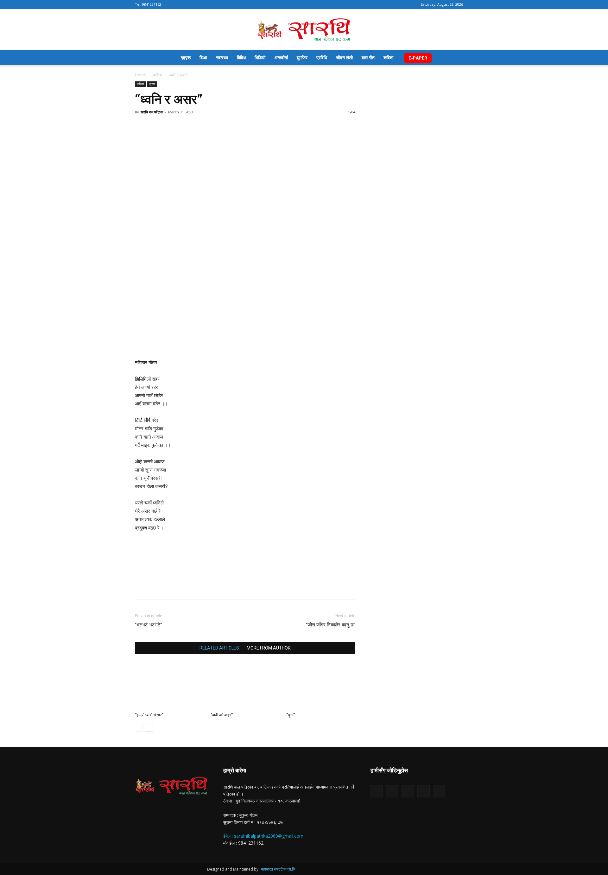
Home (140, 75)
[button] (465, 58)
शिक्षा (203, 57)
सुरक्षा (152, 84)
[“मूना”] (320, 686)
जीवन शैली (344, 57)
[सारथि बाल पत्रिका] (304, 30)
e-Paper (417, 58)
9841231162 (151, 4)
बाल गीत (368, 57)
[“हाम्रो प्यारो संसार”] (169, 686)
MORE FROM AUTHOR (269, 648)
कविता (388, 57)
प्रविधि (321, 57)
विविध (241, 57)
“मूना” (290, 715)
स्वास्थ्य (222, 57)
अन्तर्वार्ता (281, 57)
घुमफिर (302, 57)
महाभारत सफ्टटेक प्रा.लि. (278, 869)
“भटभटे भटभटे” (148, 625)
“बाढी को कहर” (222, 715)
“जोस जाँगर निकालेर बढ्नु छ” (330, 625)
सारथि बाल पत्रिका (152, 112)
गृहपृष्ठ (186, 57)
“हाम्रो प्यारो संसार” (149, 715)
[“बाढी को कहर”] (245, 686)
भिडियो (260, 57)
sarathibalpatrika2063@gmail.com (268, 836)
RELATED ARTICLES (219, 648)
